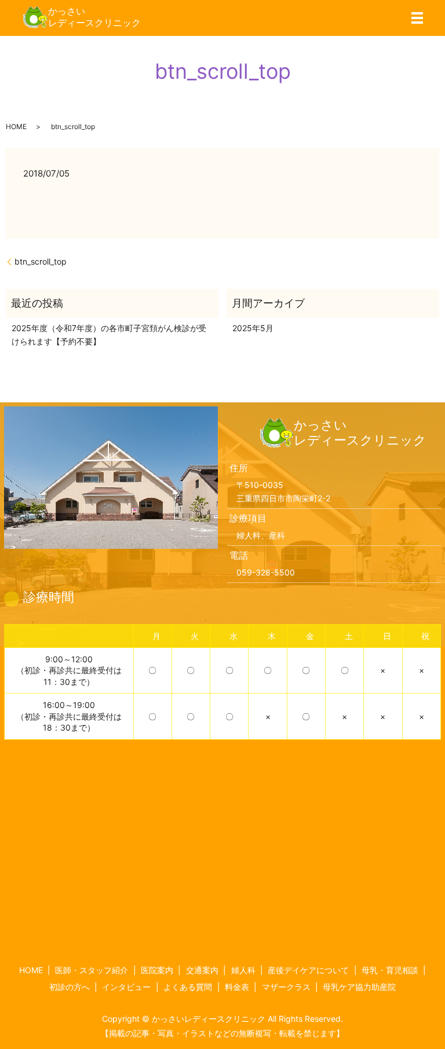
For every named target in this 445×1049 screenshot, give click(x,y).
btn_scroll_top (40, 261)
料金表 (237, 987)
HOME (16, 126)
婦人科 (243, 970)
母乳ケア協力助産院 (359, 987)
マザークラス (286, 987)
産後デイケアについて (308, 970)
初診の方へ (69, 987)
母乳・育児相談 (390, 970)
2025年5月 (252, 328)
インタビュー (126, 987)
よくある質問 (187, 987)
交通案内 (202, 970)
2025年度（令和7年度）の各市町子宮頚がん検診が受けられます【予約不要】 (109, 334)
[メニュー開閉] (417, 18)
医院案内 (157, 970)
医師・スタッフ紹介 (91, 970)
